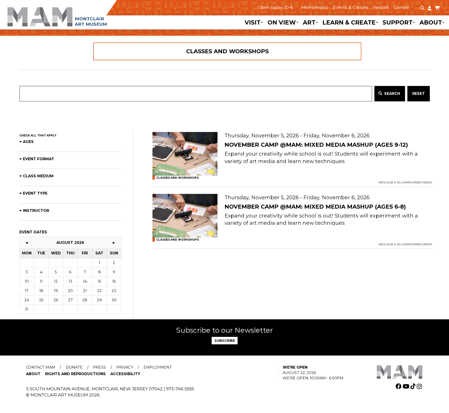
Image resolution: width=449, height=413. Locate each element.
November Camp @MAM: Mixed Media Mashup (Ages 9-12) (316, 145)
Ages (28, 141)
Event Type (35, 193)
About (431, 22)
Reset (418, 93)
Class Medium (38, 176)
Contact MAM (40, 367)
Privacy (124, 367)
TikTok (413, 386)
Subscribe (224, 340)
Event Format (38, 159)
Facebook (399, 386)
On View (282, 22)
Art (309, 22)
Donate (401, 7)
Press (99, 367)
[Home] (69, 13)
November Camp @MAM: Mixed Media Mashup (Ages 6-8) (315, 207)
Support (398, 22)
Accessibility (125, 374)
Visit (253, 22)
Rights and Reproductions (75, 374)
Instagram (420, 386)
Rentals (381, 7)
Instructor (36, 210)
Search (391, 93)
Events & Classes (350, 7)
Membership (314, 7)
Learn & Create (349, 22)
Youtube (406, 386)
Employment (158, 367)
